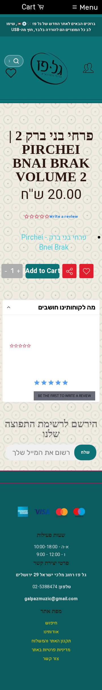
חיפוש (51, 623)
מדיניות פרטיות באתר (51, 649)
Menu (89, 7)
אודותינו (51, 631)
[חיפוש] (16, 61)
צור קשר (51, 658)
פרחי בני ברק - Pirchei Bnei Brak (53, 242)
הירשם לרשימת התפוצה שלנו (51, 429)
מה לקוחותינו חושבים (66, 307)
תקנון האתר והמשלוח (51, 641)
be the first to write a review (64, 395)
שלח (85, 452)
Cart (29, 7)
